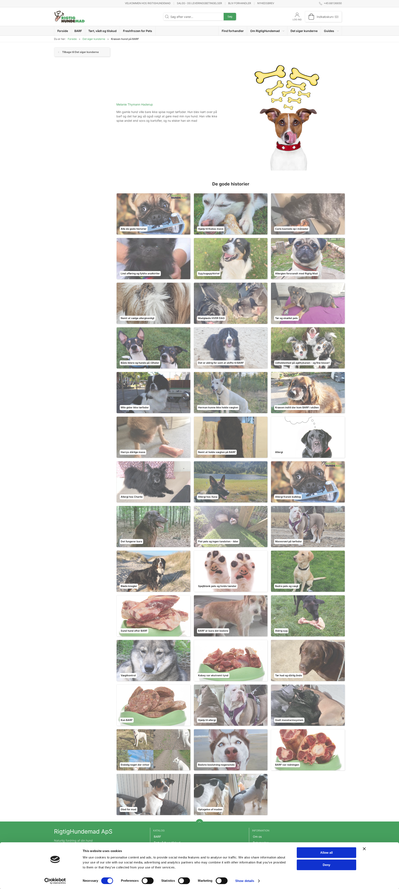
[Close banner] (364, 848)
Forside (72, 39)
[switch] (148, 880)
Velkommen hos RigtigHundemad (148, 3)
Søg (230, 16)
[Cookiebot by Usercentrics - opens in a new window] (55, 881)
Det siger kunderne (94, 39)
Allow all (326, 852)
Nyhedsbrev (265, 3)
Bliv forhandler (239, 3)
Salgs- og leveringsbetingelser (199, 3)
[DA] (69, 16)
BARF (157, 836)
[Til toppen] (199, 822)
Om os (257, 836)
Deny (326, 865)
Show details (244, 881)
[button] (267, 31)
